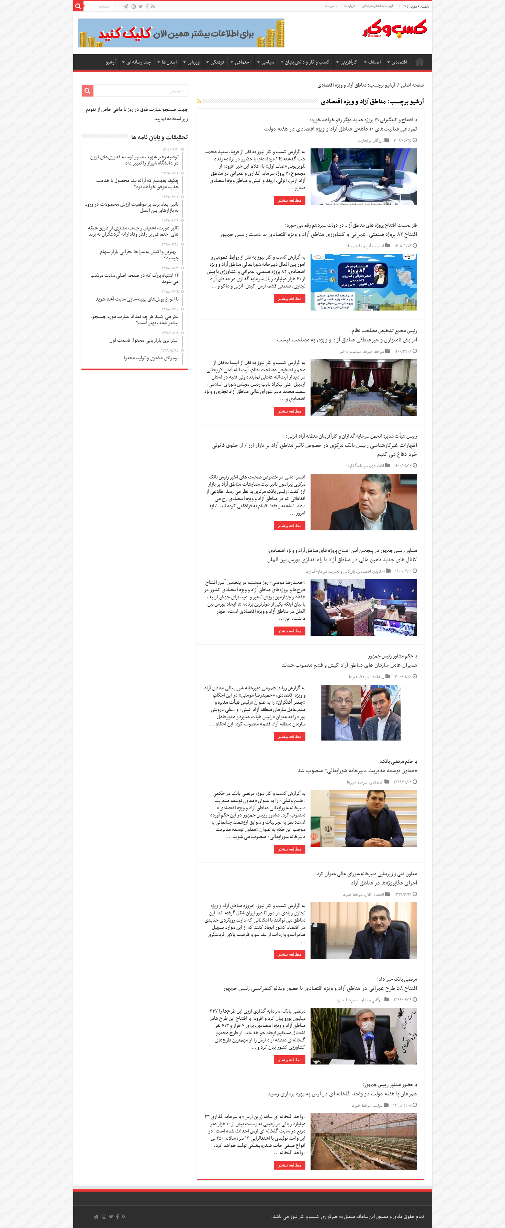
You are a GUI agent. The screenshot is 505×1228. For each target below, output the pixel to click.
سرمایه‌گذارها (357, 466)
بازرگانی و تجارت (370, 141)
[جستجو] (78, 6)
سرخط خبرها (374, 352)
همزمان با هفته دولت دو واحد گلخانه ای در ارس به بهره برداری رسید (342, 1094)
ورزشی (194, 62)
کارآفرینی (348, 62)
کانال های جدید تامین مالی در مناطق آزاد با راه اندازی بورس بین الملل (342, 560)
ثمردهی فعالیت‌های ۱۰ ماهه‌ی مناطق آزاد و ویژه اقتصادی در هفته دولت (340, 129)
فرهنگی (217, 62)
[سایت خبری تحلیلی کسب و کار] (394, 27)
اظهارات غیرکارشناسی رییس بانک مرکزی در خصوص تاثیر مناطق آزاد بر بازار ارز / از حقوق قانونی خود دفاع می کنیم (314, 450)
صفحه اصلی (420, 61)
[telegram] (125, 7)
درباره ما (349, 6)
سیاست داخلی (350, 352)
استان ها (169, 62)
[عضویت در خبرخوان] (199, 102)
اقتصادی (399, 62)
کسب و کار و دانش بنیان (307, 62)
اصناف (374, 62)
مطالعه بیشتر (289, 200)
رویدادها (377, 677)
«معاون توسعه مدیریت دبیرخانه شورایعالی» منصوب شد (357, 771)
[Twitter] (141, 7)
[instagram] (133, 7)
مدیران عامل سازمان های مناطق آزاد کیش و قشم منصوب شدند (349, 665)
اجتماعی (242, 62)
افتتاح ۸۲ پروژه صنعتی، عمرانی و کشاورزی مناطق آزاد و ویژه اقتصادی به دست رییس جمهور (318, 234)
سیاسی (267, 62)
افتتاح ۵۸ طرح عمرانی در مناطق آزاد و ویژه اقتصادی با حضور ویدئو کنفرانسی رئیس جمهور (320, 988)
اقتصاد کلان (374, 895)
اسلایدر (379, 571)
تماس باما (331, 6)
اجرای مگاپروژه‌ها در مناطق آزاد (384, 883)
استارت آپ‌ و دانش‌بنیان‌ (365, 246)
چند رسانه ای (138, 62)
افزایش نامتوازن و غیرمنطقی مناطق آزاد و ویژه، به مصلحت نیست (347, 340)
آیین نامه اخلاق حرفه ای (377, 6)
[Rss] (153, 7)
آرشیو (110, 62)
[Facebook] (147, 7)
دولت (378, 1105)
